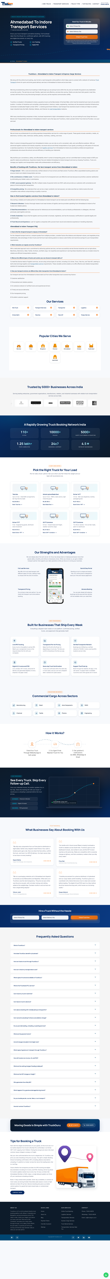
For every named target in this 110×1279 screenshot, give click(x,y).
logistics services (48, 148)
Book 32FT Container (79, 532)
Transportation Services (67, 1217)
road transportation (55, 109)
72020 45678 (105, 4)
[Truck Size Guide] (89, 403)
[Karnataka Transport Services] (15, 403)
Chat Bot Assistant (46, 1224)
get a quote (74, 1125)
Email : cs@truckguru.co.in (89, 1217)
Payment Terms (45, 1220)
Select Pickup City (75, 26)
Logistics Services (66, 1214)
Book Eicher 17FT (17, 532)
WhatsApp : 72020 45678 (89, 1214)
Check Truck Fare (81, 37)
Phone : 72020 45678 (88, 1211)
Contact (96, 4)
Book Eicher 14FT (78, 504)
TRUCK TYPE (75, 4)
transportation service (37, 264)
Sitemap (43, 1227)
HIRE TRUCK (47, 4)
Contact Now (17, 1192)
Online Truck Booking (67, 1211)
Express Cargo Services (67, 1220)
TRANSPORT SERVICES (61, 4)
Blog (42, 1217)
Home (13, 61)
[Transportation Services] (30, 403)
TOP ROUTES (86, 4)
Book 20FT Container (49, 532)
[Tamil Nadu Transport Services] (45, 403)
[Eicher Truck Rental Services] (74, 403)
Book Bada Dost (47, 504)
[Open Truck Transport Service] (59, 403)
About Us (43, 1214)
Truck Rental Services (67, 1224)
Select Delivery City (75, 31)
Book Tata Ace (16, 504)
